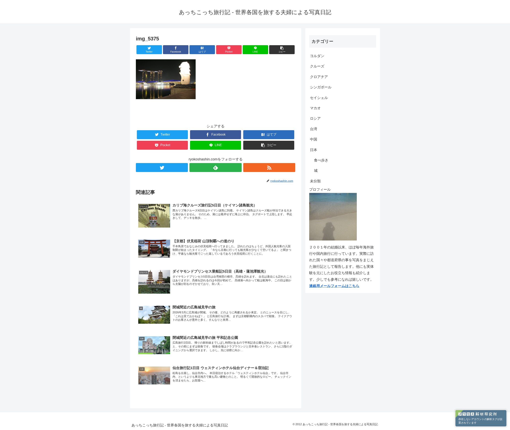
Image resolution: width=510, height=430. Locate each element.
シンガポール (321, 87)
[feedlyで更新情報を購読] (215, 167)
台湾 (313, 129)
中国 (313, 139)
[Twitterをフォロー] (162, 167)
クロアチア (319, 77)
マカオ (315, 108)
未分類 (315, 181)
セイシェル (319, 98)
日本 (313, 150)
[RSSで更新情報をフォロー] (269, 167)
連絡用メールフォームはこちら (334, 286)
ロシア (315, 118)
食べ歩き (321, 160)
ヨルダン (317, 56)
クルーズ (317, 66)
